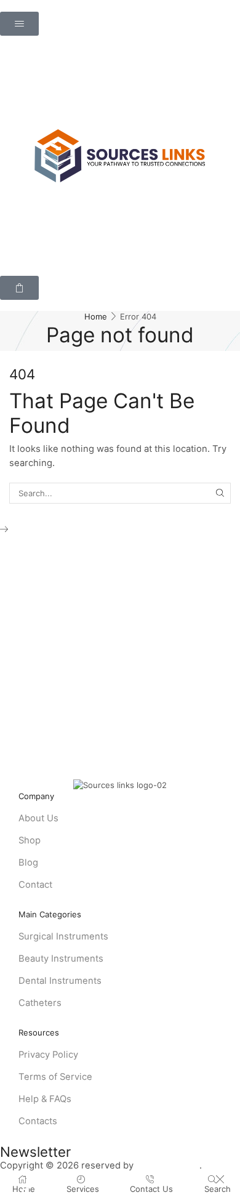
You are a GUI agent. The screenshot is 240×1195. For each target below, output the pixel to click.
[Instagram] (5, 1189)
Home (95, 316)
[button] (19, 24)
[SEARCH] (220, 493)
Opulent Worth (167, 1165)
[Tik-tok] (26, 1189)
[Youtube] (47, 1189)
